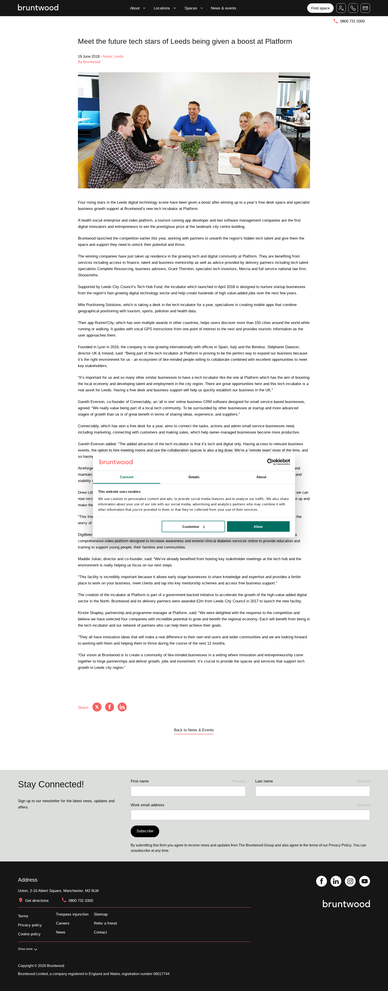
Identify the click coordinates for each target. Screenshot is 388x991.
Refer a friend (105, 923)
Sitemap (101, 914)
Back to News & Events (194, 730)
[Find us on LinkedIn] (336, 881)
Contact (100, 932)
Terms (23, 916)
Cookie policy (29, 934)
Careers (62, 923)
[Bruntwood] (38, 8)
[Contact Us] (365, 8)
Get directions (37, 900)
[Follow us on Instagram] (350, 881)
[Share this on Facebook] (109, 707)
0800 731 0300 (352, 21)
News (60, 932)
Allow (258, 527)
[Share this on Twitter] (97, 707)
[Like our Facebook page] (321, 881)
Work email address (250, 805)
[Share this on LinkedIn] (122, 707)
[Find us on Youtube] (364, 881)
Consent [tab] (126, 477)
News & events (223, 8)
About (135, 8)
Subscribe (145, 831)
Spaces (191, 8)
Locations (162, 8)
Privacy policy (30, 925)
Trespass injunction (72, 914)
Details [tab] (194, 477)
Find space (320, 8)
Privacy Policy (340, 845)
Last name (312, 781)
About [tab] (261, 477)
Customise (190, 527)
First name (188, 781)
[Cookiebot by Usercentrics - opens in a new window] (270, 462)
